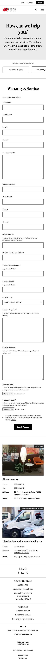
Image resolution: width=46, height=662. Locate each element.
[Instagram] (27, 573)
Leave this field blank (11, 96)
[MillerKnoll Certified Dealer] (23, 643)
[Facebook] (18, 573)
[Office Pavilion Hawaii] (9, 9)
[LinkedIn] (22, 573)
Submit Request (23, 427)
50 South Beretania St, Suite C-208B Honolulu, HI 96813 (27, 493)
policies (13, 420)
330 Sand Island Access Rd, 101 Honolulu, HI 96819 (26, 551)
